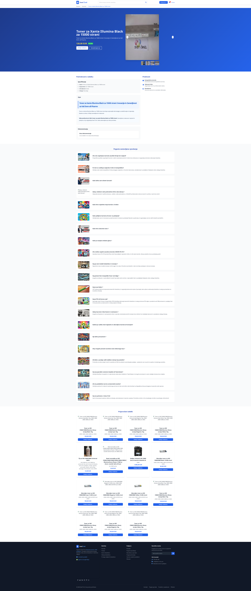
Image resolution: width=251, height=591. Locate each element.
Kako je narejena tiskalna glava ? (102, 240)
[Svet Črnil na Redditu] (80, 580)
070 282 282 (156, 559)
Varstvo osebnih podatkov (133, 557)
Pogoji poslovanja (131, 555)
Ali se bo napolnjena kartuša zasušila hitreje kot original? (109, 156)
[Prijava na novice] (173, 553)
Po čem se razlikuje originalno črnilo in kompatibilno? (108, 168)
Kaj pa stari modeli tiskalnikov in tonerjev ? (105, 264)
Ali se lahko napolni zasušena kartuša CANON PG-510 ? (109, 252)
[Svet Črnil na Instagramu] (84, 580)
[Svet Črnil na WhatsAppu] (88, 580)
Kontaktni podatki (82, 557)
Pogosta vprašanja (131, 550)
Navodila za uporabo (132, 553)
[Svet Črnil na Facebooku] (77, 580)
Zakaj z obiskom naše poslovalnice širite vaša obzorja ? (108, 192)
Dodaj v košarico (82, 48)
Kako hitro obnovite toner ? (101, 228)
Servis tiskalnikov (105, 553)
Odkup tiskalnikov (105, 555)
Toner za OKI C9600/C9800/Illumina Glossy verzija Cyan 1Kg (113, 430)
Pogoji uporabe (153, 587)
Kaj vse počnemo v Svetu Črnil (101, 396)
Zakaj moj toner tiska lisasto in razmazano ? (105, 312)
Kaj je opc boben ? (98, 287)
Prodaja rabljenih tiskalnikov (108, 557)
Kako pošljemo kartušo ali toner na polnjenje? (106, 216)
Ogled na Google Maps (82, 559)
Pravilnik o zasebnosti (163, 587)
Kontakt (128, 548)
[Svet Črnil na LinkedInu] (82, 580)
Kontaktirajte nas (95, 48)
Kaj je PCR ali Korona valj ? (100, 299)
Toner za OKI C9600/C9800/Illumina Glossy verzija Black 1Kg (88, 430)
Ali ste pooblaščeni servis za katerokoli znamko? (107, 384)
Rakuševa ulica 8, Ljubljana (159, 563)
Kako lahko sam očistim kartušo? (102, 180)
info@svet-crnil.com (158, 561)
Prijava (173, 2)
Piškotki (128, 559)
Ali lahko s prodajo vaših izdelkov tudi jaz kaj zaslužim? (109, 360)
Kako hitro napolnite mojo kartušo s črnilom (106, 204)
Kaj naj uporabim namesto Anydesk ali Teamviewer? (108, 372)
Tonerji (103, 550)
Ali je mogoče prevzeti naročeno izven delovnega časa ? (109, 348)
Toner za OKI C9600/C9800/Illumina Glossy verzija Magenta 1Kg (138, 430)
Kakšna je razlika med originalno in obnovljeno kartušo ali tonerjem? (113, 324)
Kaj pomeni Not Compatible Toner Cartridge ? (106, 276)
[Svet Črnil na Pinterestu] (86, 580)
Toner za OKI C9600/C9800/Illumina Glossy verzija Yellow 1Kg (163, 430)
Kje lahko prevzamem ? (99, 336)
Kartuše (103, 548)
